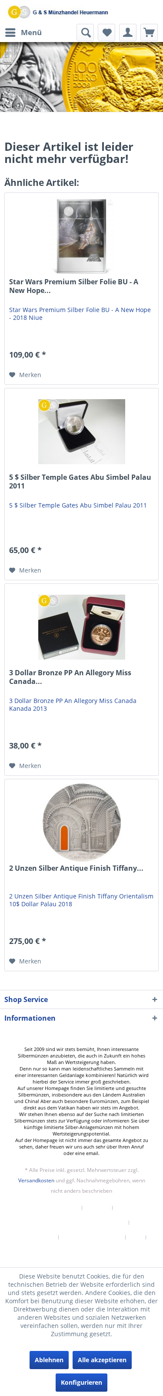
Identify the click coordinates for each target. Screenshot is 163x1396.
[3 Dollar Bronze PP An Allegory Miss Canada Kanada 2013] (81, 627)
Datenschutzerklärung (92, 1237)
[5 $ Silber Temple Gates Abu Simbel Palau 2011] (81, 432)
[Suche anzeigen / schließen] (85, 32)
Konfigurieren (81, 1382)
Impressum (81, 1252)
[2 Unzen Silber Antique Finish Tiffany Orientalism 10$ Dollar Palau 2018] (81, 823)
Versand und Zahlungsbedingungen (78, 1223)
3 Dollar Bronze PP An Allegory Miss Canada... (70, 677)
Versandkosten (36, 1180)
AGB (135, 1237)
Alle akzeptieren (102, 1360)
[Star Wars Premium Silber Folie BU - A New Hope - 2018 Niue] (81, 236)
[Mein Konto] (127, 32)
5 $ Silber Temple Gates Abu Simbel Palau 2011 (80, 482)
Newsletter (63, 1208)
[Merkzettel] (106, 32)
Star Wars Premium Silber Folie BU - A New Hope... (73, 286)
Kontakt (97, 1208)
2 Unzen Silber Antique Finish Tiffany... (76, 868)
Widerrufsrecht (34, 1237)
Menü (31, 32)
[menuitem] (23, 32)
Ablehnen (49, 1360)
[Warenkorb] (149, 32)
